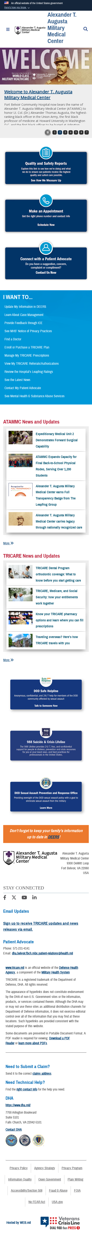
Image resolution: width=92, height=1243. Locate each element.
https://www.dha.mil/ (18, 1105)
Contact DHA (14, 1129)
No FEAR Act (36, 1202)
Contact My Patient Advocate (22, 388)
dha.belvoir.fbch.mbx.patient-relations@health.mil (42, 953)
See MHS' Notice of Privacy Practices (28, 331)
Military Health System (56, 972)
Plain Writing (75, 1179)
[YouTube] (24, 898)
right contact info (26, 1089)
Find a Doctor (12, 339)
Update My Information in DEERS (25, 307)
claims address (42, 1073)
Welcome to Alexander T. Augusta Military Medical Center (38, 94)
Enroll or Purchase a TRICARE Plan (26, 347)
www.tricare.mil (15, 968)
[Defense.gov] (11, 1140)
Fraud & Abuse (58, 1190)
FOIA (77, 1190)
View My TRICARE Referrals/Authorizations (31, 363)
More (6, 543)
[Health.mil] (25, 1140)
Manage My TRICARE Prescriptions (26, 355)
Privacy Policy (19, 1168)
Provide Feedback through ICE (23, 323)
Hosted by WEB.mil (18, 1223)
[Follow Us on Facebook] (4, 898)
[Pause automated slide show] (48, 132)
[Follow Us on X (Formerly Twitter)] (14, 898)
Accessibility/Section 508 (26, 1190)
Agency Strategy (44, 1168)
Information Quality (20, 1179)
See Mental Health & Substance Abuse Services (34, 396)
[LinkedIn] (34, 898)
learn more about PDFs (32, 1043)
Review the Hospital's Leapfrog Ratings (28, 372)
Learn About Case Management (23, 315)
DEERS (53, 836)
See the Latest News (17, 380)
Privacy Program (72, 1168)
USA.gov (57, 1202)
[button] (17, 8)
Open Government (49, 1179)
